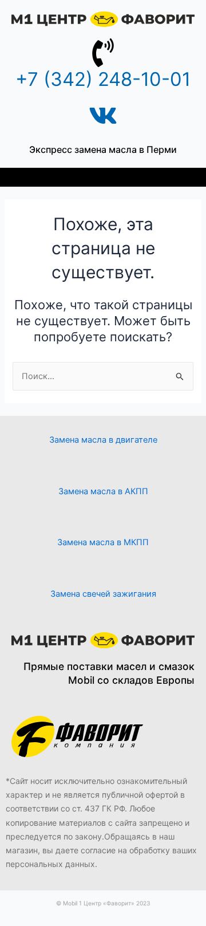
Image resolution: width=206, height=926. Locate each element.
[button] (103, 177)
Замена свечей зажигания (103, 594)
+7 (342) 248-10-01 (103, 79)
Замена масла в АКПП (103, 491)
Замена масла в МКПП (103, 542)
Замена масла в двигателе (103, 440)
